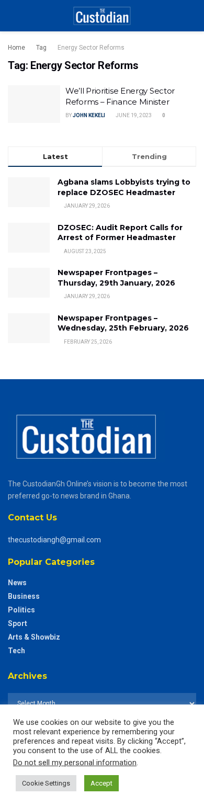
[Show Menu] (12, 15)
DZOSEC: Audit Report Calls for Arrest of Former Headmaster (120, 233)
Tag (41, 47)
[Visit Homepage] (101, 15)
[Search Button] (191, 15)
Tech (16, 650)
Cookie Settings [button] (46, 783)
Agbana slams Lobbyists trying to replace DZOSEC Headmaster (124, 187)
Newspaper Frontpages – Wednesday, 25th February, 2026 (123, 323)
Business (24, 596)
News (17, 582)
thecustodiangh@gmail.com (54, 540)
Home (16, 47)
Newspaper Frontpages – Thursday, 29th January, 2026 (116, 278)
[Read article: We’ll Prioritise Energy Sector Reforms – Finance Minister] (34, 104)
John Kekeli (89, 115)
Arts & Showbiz (34, 637)
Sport (17, 623)
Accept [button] (101, 783)
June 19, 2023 (133, 115)
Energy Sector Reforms (91, 47)
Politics (21, 610)
